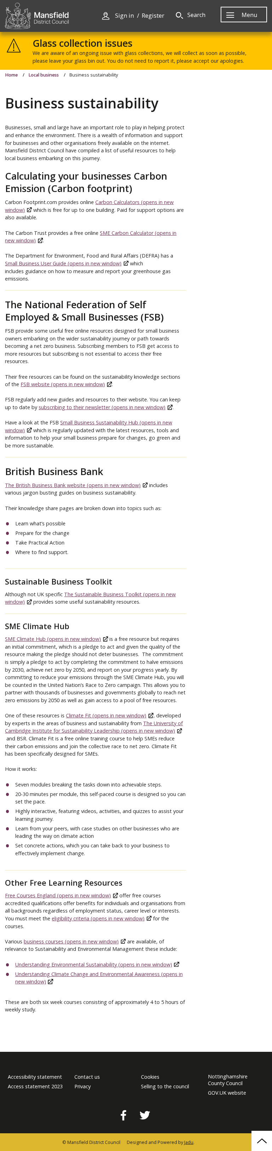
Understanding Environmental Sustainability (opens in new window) (93, 964)
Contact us (87, 1077)
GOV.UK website (227, 1093)
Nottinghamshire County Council (228, 1080)
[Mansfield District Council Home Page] (37, 16)
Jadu (188, 1142)
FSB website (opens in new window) (63, 384)
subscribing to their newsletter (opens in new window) (102, 407)
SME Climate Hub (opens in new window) (53, 639)
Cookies (150, 1077)
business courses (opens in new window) (71, 941)
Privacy (82, 1086)
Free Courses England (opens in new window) (58, 895)
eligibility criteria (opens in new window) (98, 918)
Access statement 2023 (35, 1086)
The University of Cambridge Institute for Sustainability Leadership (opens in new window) (94, 727)
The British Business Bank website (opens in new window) (73, 485)
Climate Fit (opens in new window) (106, 715)
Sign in (124, 15)
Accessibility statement (35, 1077)
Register (153, 15)
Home (11, 75)
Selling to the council (165, 1086)
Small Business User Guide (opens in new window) (63, 263)
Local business (43, 75)
